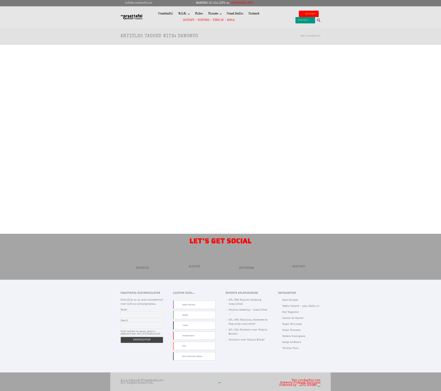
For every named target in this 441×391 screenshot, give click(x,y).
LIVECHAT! (310, 14)
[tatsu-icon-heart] (315, 3)
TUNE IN (218, 20)
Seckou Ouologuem (293, 336)
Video (199, 13)
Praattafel (165, 13)
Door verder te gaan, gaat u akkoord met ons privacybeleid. (141, 332)
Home (302, 36)
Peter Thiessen (291, 330)
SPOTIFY (188, 20)
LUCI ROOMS (308, 385)
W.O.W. (182, 13)
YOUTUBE (203, 20)
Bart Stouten (290, 300)
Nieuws (213, 13)
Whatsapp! (303, 20)
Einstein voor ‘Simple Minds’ (247, 340)
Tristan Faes (290, 348)
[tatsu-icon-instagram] (310, 3)
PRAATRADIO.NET (242, 3)
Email (124, 320)
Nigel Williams (292, 324)
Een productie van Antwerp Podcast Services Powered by (299, 383)
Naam (124, 310)
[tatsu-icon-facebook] (305, 3)
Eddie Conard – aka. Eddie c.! (300, 306)
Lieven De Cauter (293, 318)
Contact (253, 13)
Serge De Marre (291, 342)
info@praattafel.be (138, 3)
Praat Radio (235, 13)
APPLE (231, 20)
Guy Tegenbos (290, 312)
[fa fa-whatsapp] (319, 3)
